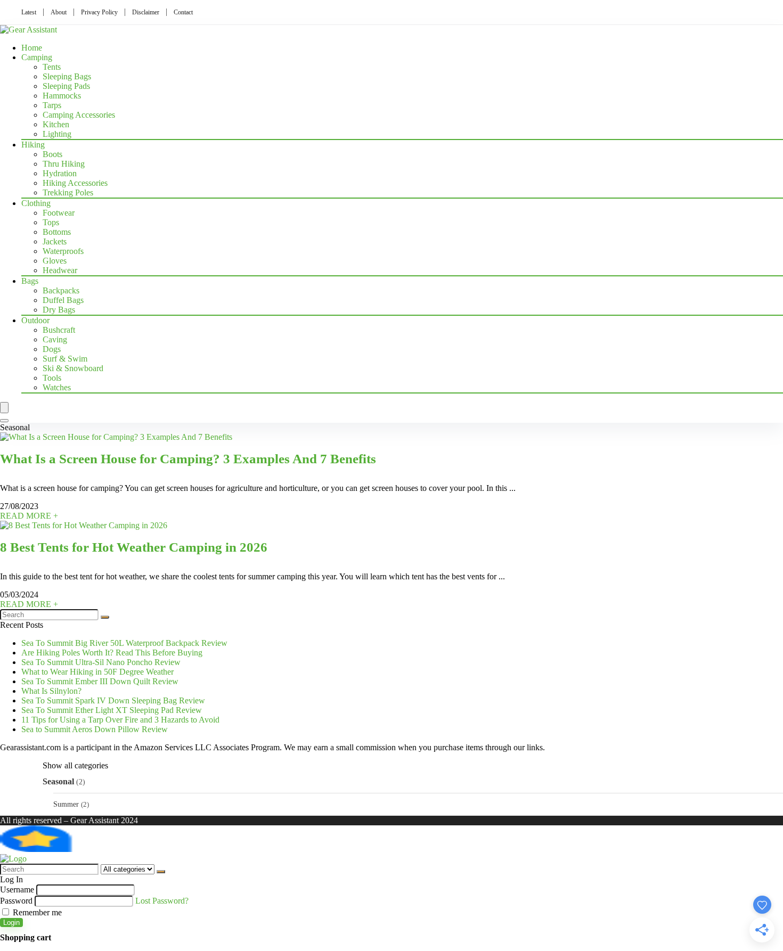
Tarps (52, 105)
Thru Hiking (64, 163)
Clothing (36, 203)
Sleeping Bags (67, 76)
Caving (55, 339)
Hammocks (62, 95)
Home (31, 47)
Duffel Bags (63, 300)
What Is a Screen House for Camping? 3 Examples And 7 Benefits (188, 459)
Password (16, 900)
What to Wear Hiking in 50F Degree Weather (97, 671)
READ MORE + (29, 515)
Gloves (55, 260)
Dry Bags (59, 309)
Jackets (55, 241)
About (59, 12)
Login (11, 923)
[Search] (4, 420)
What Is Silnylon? (51, 690)
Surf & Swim (65, 358)
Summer (66, 804)
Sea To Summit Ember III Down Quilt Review (99, 681)
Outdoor (35, 320)
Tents (52, 66)
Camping (36, 57)
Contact (183, 12)
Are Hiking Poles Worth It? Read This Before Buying (111, 652)
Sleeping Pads (66, 86)
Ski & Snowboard (73, 368)
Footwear (59, 212)
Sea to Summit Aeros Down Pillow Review (94, 729)
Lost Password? (162, 900)
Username (17, 889)
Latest (28, 12)
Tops (51, 222)
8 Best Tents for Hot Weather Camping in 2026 (133, 547)
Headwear (60, 270)
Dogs (52, 349)
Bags (29, 280)
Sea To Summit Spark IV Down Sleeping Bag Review (113, 700)
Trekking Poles (68, 192)
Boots (52, 154)
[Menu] (4, 407)
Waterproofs (63, 251)
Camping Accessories (79, 114)
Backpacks (61, 290)
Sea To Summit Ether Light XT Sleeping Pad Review (111, 710)
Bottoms (57, 231)
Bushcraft (59, 329)
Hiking (33, 144)
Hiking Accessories (75, 182)
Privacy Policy (99, 12)
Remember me (36, 912)
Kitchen (56, 124)
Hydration (60, 173)
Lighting (57, 133)
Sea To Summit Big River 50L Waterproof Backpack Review (124, 642)
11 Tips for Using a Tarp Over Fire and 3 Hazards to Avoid (120, 719)
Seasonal (58, 781)
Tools (52, 377)
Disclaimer (145, 12)
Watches (57, 387)
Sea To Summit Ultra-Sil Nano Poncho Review (101, 662)
